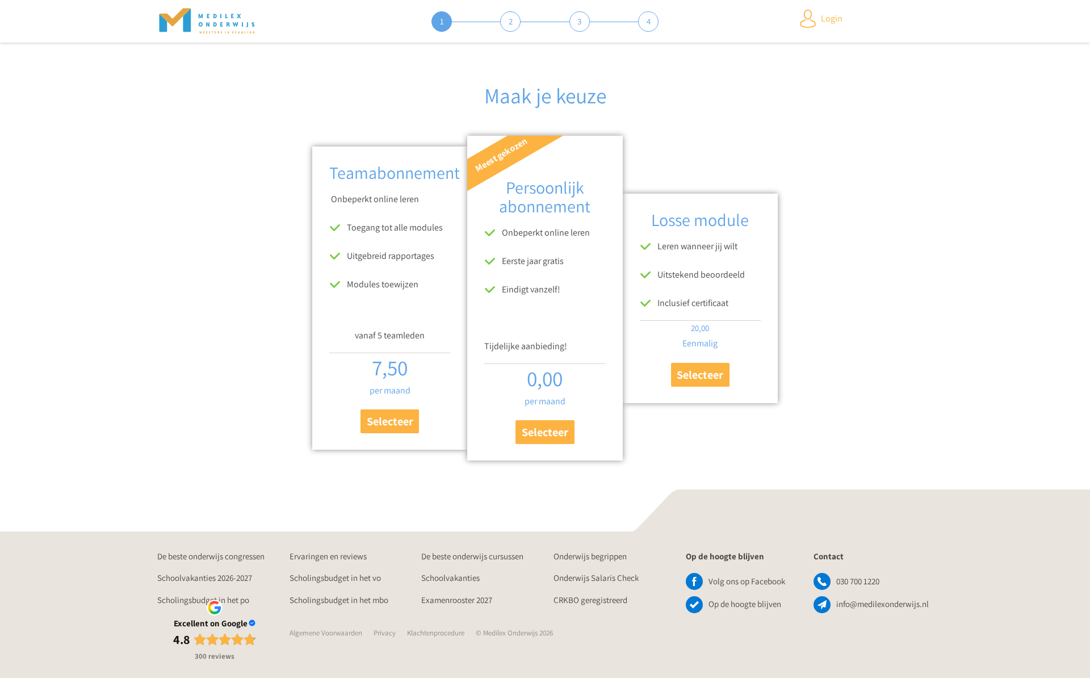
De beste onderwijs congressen (211, 556)
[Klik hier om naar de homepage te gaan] (207, 22)
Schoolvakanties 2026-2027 (204, 577)
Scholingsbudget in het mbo (339, 600)
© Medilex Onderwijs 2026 (514, 633)
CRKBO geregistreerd (590, 600)
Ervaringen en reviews (328, 556)
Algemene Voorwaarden (326, 633)
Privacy (385, 633)
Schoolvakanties (450, 577)
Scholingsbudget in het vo (335, 577)
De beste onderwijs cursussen (472, 556)
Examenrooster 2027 (456, 600)
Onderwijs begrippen (590, 556)
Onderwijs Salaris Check (596, 577)
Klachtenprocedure (435, 633)
